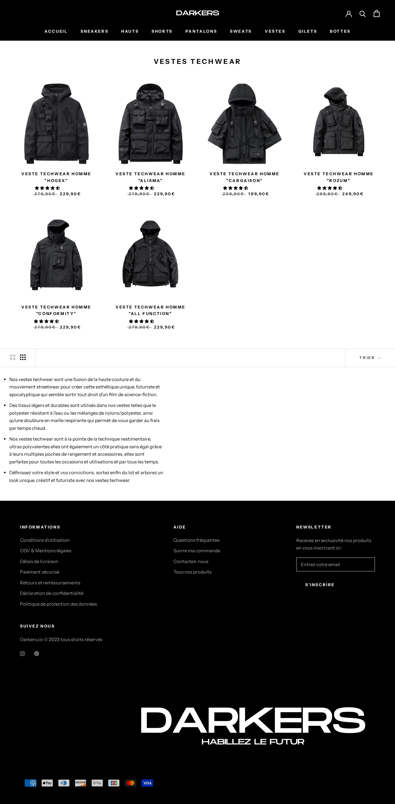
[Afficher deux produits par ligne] (12, 357)
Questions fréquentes (196, 540)
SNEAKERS (94, 31)
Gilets (307, 31)
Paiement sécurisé (39, 572)
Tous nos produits (192, 572)
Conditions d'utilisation (45, 540)
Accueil (56, 31)
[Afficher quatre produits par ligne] (23, 357)
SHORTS (162, 31)
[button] (48, 187)
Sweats (241, 31)
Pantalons (201, 31)
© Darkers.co (43, 737)
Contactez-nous (190, 561)
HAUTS (130, 31)
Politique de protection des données (58, 604)
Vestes (275, 31)
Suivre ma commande (196, 550)
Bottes (340, 31)
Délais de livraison (39, 561)
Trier (367, 357)
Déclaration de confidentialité (51, 593)
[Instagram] (22, 653)
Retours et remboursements (50, 583)
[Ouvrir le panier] (377, 13)
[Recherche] (363, 13)
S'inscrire (320, 584)
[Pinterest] (36, 653)
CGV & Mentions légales (45, 550)
